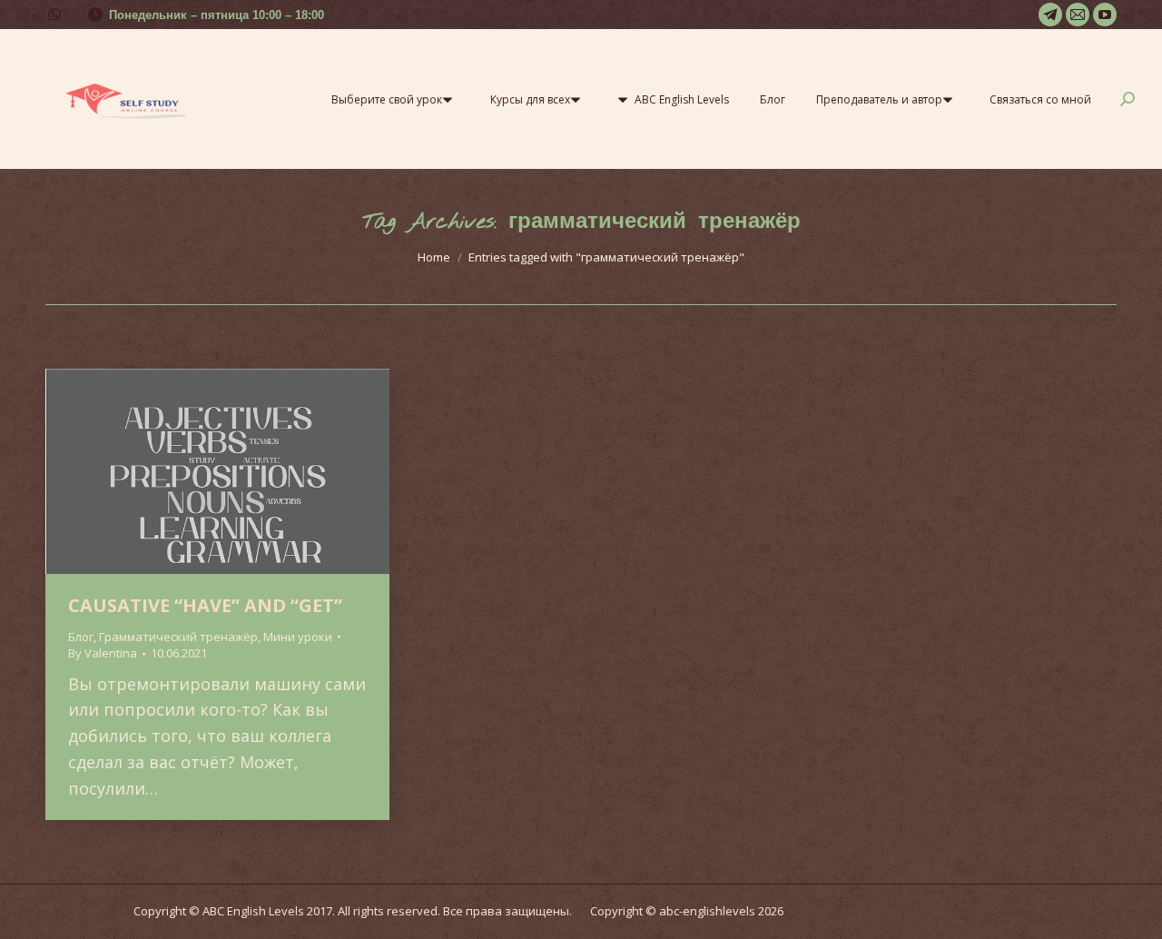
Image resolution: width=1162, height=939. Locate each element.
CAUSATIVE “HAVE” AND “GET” (205, 605)
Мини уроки (297, 636)
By (102, 653)
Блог (81, 636)
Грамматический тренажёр (178, 636)
